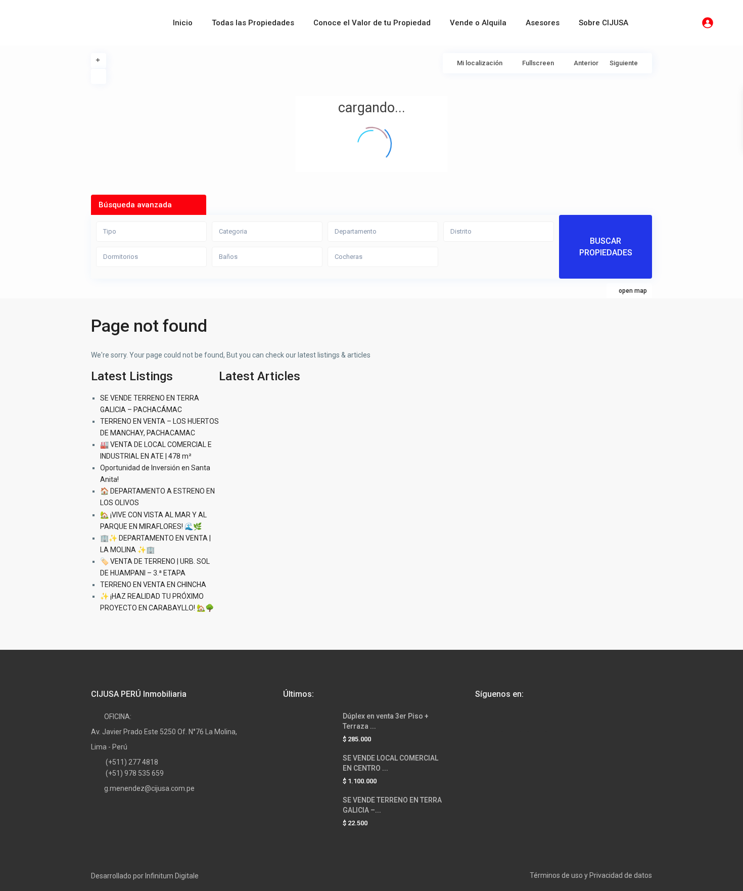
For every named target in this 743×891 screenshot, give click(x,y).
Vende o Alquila (478, 22)
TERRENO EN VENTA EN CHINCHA (153, 585)
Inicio (183, 22)
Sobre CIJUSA (603, 22)
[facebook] (485, 721)
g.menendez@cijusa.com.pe (149, 788)
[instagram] (537, 721)
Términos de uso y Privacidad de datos (591, 875)
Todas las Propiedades (253, 22)
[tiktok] (511, 721)
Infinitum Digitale (172, 876)
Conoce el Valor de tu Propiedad (372, 22)
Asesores (543, 22)
